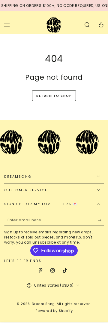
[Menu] (7, 24)
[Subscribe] (101, 220)
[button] (87, 24)
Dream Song (43, 304)
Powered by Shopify (54, 311)
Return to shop (54, 96)
